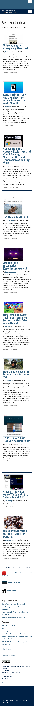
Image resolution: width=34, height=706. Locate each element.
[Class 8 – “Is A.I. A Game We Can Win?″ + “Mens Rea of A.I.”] (13, 482)
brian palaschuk (9, 540)
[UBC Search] (30, 2)
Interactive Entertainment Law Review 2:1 (14, 634)
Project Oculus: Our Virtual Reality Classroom (15, 612)
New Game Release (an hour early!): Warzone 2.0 (16, 374)
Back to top (5, 683)
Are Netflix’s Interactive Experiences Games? (15, 265)
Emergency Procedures (8, 700)
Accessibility (5, 702)
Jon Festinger (9, 501)
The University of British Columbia (12, 4)
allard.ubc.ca (10, 679)
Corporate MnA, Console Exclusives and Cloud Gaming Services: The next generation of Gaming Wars (17, 156)
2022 (23, 17)
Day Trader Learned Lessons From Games (13, 618)
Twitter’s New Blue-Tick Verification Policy (17, 439)
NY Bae (7, 52)
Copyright (26, 700)
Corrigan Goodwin (10, 272)
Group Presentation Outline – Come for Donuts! (15, 534)
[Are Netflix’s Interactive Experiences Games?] (13, 254)
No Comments (14, 72)
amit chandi (8, 106)
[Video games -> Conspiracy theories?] (13, 39)
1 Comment (13, 238)
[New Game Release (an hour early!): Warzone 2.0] (13, 364)
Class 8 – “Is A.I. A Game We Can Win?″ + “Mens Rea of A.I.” (15, 494)
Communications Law (13, 582)
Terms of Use (19, 700)
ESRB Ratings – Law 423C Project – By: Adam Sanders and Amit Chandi (14, 99)
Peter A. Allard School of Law (9, 17)
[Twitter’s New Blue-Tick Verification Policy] (13, 425)
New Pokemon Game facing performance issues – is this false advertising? (15, 319)
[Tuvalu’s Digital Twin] (13, 205)
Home (19, 17)
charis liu (7, 444)
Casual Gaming (6, 615)
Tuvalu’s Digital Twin (15, 217)
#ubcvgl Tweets (6, 649)
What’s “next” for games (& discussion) (13, 604)
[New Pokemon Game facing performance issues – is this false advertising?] (13, 307)
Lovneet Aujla (9, 380)
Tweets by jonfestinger (8, 655)
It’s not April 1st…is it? (8, 631)
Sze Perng (8, 166)
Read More (6, 72)
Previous (8, 567)
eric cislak (8, 326)
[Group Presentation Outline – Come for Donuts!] (13, 522)
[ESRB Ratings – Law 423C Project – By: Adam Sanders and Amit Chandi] (13, 87)
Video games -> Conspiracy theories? (15, 46)
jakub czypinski (9, 220)
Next (27, 567)
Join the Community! (12, 591)
